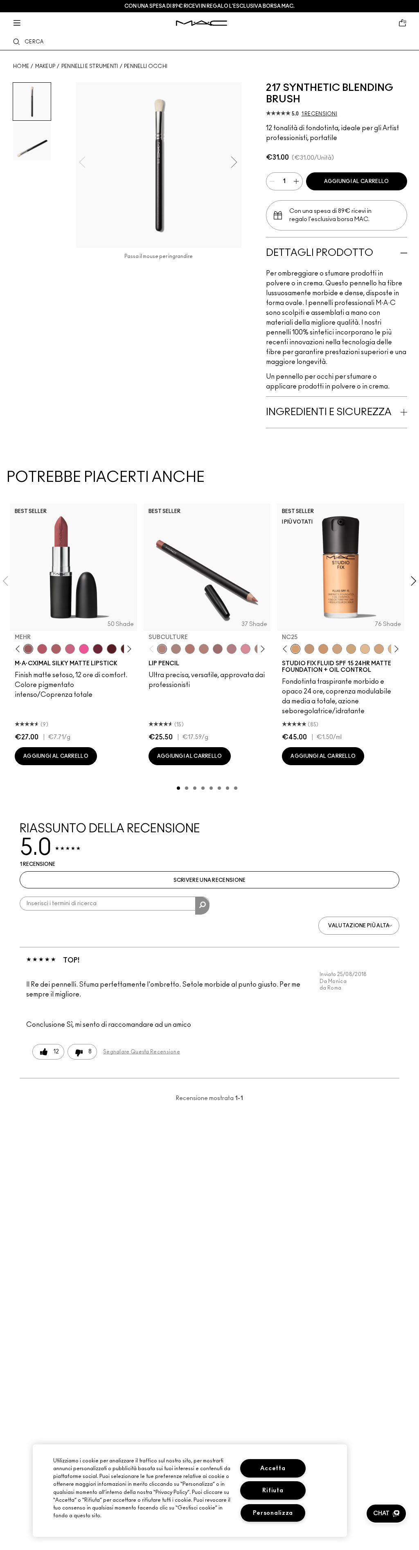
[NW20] (309, 649)
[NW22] (323, 649)
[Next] (127, 648)
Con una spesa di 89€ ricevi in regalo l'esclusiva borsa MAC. (209, 6)
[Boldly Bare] (190, 649)
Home (21, 66)
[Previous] (19, 648)
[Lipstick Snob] (70, 649)
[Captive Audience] (97, 649)
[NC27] (337, 649)
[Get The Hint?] (42, 649)
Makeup (45, 66)
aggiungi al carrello (356, 181)
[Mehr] (28, 649)
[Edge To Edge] (245, 649)
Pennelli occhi (145, 66)
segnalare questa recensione (141, 1051)
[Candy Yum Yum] (84, 649)
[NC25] (295, 649)
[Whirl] (217, 649)
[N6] (379, 649)
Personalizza (273, 1513)
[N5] (365, 649)
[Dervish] (231, 649)
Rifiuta (272, 1490)
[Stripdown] (176, 649)
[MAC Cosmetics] (202, 23)
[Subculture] (162, 649)
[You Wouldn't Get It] (56, 649)
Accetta (272, 1468)
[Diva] (111, 649)
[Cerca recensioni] (202, 906)
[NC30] (351, 649)
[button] (386, 1513)
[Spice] (203, 649)
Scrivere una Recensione (209, 880)
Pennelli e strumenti (89, 66)
